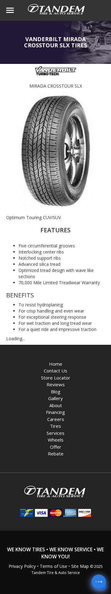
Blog (55, 391)
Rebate (56, 453)
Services (55, 433)
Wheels (56, 440)
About (55, 405)
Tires (55, 426)
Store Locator (55, 378)
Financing (55, 412)
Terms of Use (53, 566)
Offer (55, 447)
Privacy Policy (22, 566)
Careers (55, 419)
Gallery (55, 398)
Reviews (56, 384)
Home (55, 364)
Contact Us (55, 371)
